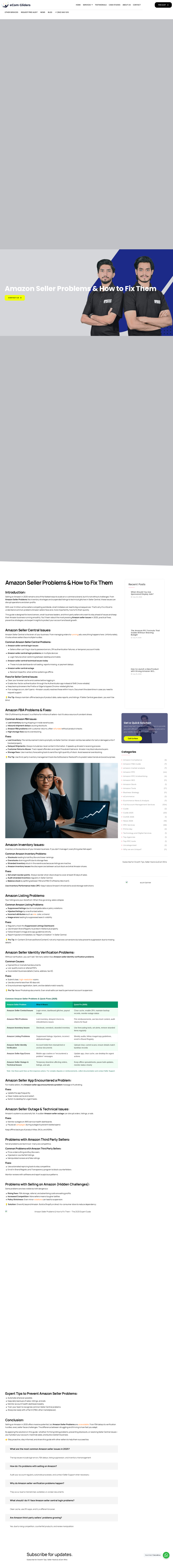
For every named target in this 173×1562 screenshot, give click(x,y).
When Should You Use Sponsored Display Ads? (142, 593)
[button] (15, 297)
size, (35, 914)
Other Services (11, 12)
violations (38, 1199)
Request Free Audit (29, 12)
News (42, 12)
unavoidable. (83, 1424)
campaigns (20, 1124)
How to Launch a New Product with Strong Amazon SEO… (145, 670)
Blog (50, 12)
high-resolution (26, 979)
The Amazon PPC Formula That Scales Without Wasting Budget (145, 633)
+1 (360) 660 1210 (62, 12)
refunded (57, 728)
